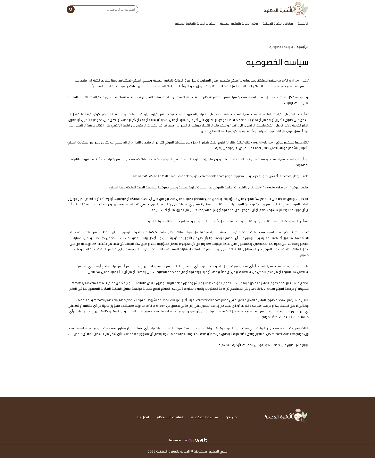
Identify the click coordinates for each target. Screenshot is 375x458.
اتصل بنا (143, 417)
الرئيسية (303, 23)
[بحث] (71, 9)
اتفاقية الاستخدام (170, 417)
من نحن (231, 417)
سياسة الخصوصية (204, 417)
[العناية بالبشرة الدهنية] (286, 9)
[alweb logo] (197, 440)
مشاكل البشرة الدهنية (278, 23)
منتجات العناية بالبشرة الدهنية (195, 23)
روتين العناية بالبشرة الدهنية (239, 23)
